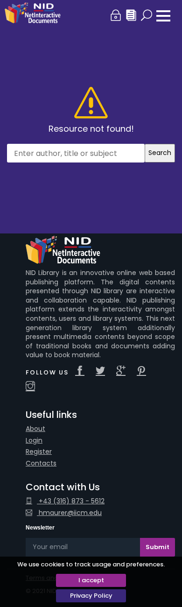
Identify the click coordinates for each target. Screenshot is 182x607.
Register (39, 451)
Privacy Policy (91, 595)
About (35, 428)
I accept (91, 580)
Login (116, 15)
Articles (131, 15)
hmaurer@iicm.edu (69, 512)
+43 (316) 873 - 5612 (71, 501)
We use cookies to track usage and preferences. (91, 564)
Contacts (41, 463)
